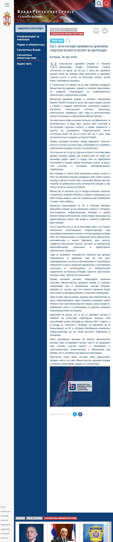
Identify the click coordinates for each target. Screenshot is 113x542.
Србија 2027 (6, 511)
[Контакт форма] (107, 4)
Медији (55, 30)
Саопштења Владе (28, 50)
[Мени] (7, 4)
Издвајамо (5, 529)
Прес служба (69, 30)
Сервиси (4, 520)
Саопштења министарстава (26, 56)
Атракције (5, 534)
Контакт (4, 538)
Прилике (4, 516)
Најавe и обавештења (31, 44)
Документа (6, 525)
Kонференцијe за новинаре (28, 38)
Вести (3, 507)
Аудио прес (24, 64)
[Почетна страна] (7, 18)
